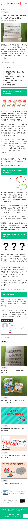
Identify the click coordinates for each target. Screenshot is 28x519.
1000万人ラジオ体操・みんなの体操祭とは (14, 81)
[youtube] (10, 332)
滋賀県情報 (4, 509)
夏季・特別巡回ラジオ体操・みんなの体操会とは (14, 77)
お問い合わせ (20, 510)
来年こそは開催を (10, 85)
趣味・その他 (18, 509)
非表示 (11, 68)
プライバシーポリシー (12, 510)
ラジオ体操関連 (5, 337)
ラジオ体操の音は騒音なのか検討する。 (12, 483)
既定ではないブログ (14, 514)
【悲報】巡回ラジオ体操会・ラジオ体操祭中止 (14, 73)
